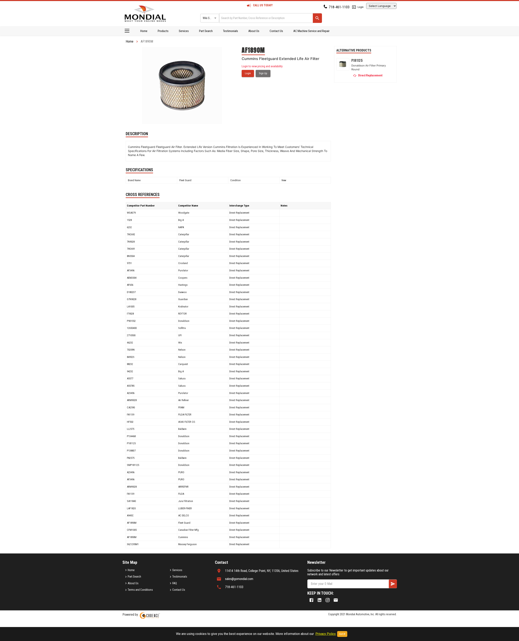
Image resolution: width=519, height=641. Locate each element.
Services (184, 31)
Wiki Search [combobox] (209, 18)
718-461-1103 (339, 7)
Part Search (206, 31)
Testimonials (230, 31)
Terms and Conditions (140, 589)
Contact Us (276, 31)
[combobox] (265, 17)
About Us (253, 31)
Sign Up (263, 73)
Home (143, 31)
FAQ (174, 583)
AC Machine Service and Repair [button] (311, 31)
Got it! (342, 634)
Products (163, 31)
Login (361, 7)
